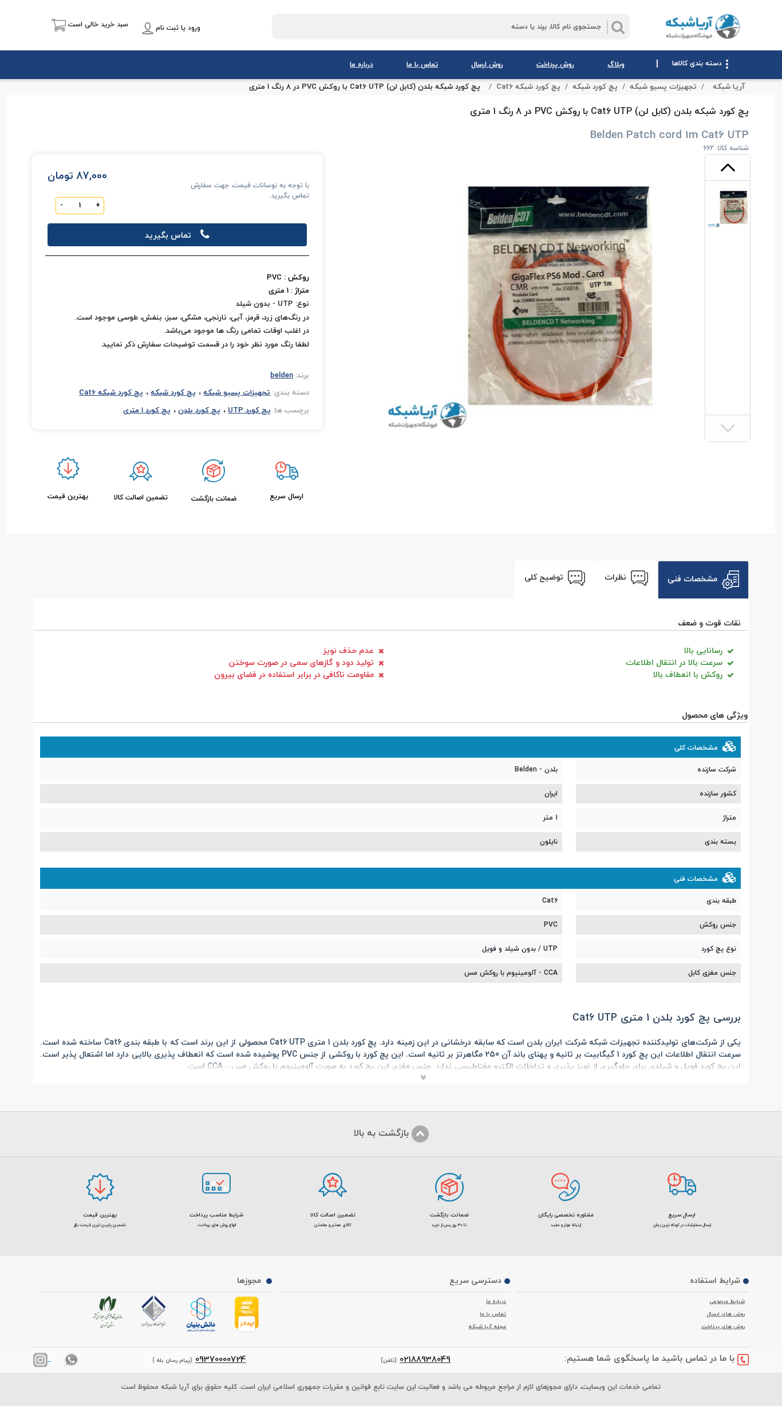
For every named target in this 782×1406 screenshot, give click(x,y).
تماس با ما (422, 64)
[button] (83, 25)
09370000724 (220, 1359)
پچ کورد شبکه (595, 87)
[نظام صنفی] (109, 1312)
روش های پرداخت (723, 1326)
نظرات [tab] (617, 577)
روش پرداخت (555, 64)
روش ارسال (487, 64)
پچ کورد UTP (249, 410)
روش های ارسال (726, 1313)
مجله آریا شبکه (487, 1326)
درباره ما (361, 64)
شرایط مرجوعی (727, 1301)
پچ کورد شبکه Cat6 (528, 87)
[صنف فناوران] (156, 1311)
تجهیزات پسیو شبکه (663, 87)
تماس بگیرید (168, 235)
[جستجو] (618, 27)
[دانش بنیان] (202, 1315)
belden (281, 375)
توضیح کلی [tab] (545, 577)
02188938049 (425, 1359)
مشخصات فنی (694, 579)
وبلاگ (616, 64)
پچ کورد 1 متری (147, 410)
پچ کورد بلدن (199, 410)
